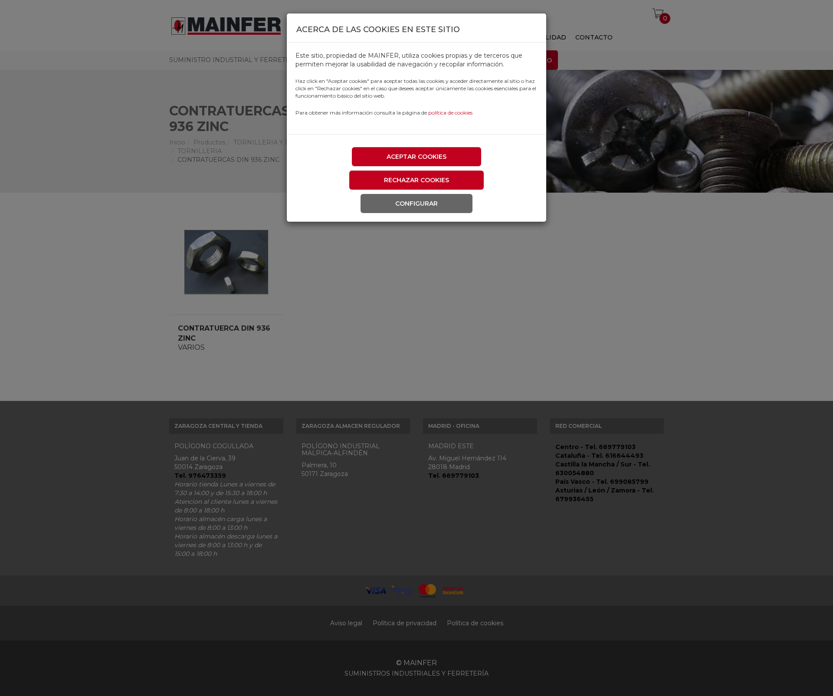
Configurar (416, 203)
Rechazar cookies (416, 180)
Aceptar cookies (416, 157)
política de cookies (450, 112)
